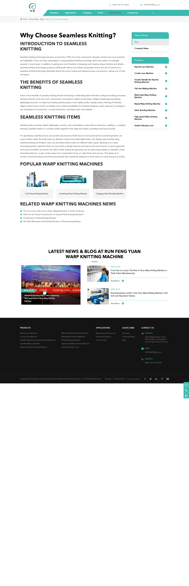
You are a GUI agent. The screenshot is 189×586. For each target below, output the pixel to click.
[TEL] (186, 390)
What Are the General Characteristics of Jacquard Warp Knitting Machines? (52, 214)
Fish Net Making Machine (145, 89)
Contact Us (133, 13)
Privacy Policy (119, 379)
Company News (141, 48)
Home (25, 19)
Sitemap (108, 379)
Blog (42, 19)
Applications (103, 328)
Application (70, 13)
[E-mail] (186, 384)
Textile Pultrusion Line (143, 126)
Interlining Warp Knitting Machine (73, 193)
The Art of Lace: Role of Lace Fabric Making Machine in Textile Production (52, 211)
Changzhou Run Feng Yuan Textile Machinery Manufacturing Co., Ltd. (58, 379)
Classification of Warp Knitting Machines (38, 218)
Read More (117, 281)
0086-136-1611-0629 (120, 5)
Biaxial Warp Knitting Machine (147, 104)
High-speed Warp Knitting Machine (145, 118)
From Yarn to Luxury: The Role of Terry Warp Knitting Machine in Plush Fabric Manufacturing (139, 272)
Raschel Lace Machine (144, 67)
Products (54, 13)
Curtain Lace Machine (143, 73)
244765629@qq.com (152, 5)
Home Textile (101, 340)
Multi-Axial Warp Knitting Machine (145, 96)
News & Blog (115, 13)
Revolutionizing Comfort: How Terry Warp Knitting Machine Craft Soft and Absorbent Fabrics (139, 294)
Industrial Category (103, 337)
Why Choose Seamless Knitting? (56, 19)
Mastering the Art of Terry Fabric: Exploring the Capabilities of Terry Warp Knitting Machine (41, 298)
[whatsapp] (186, 395)
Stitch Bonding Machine (144, 110)
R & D (100, 13)
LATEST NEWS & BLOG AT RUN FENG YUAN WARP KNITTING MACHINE (94, 254)
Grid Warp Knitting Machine (36, 193)
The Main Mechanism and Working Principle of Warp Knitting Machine (50, 221)
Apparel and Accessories (106, 333)
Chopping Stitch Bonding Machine (109, 193)
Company (87, 13)
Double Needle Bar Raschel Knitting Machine (146, 81)
